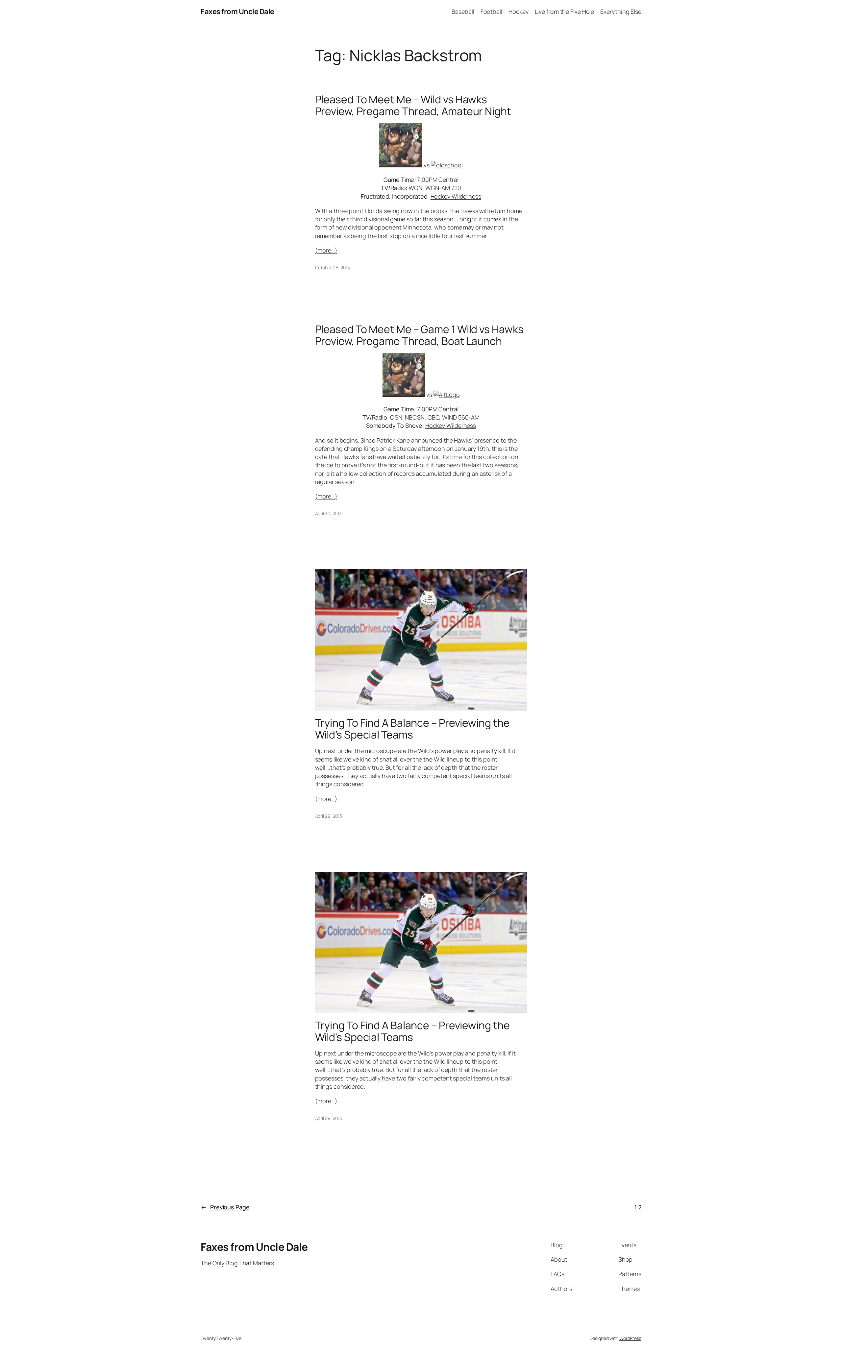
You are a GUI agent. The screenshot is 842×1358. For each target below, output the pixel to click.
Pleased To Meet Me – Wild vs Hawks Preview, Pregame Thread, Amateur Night (413, 105)
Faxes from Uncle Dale (237, 11)
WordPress (630, 1338)
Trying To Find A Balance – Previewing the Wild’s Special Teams (412, 728)
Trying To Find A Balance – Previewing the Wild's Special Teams (412, 1031)
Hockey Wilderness (456, 196)
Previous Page (225, 1207)
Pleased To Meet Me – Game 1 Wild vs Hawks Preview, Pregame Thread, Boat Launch (419, 335)
